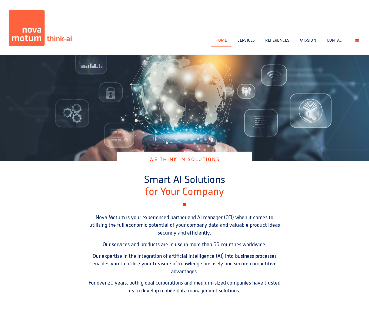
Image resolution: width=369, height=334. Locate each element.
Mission (308, 40)
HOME (221, 40)
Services (246, 40)
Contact (335, 40)
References (277, 40)
